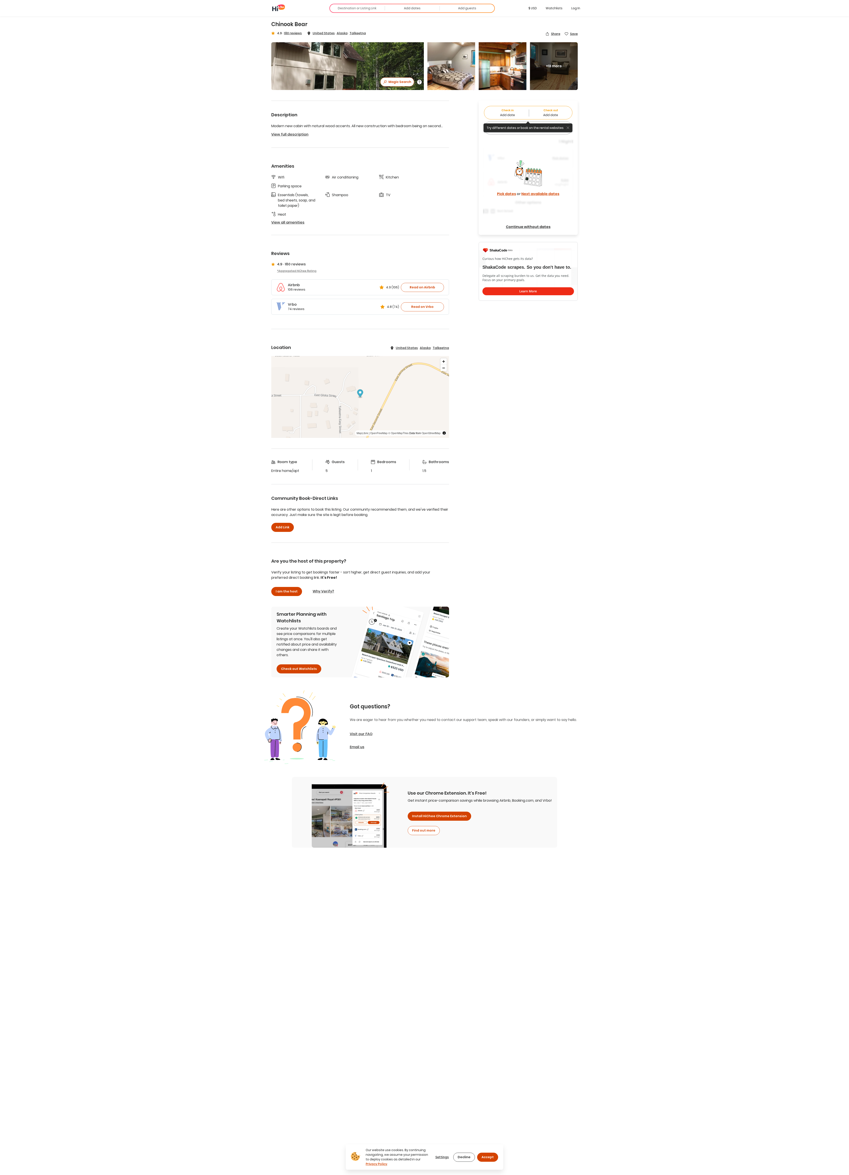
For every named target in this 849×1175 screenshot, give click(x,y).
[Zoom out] (443, 368)
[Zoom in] (443, 361)
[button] (532, 8)
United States (324, 33)
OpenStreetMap (431, 433)
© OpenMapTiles (398, 433)
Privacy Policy (376, 1164)
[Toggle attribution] (444, 433)
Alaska (342, 33)
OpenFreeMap (379, 433)
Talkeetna (358, 33)
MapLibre (362, 433)
